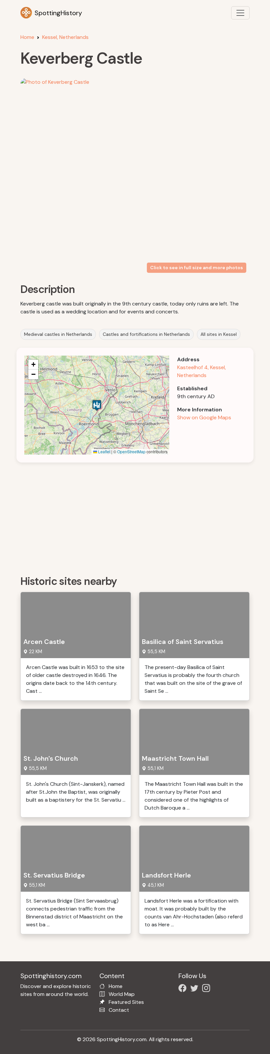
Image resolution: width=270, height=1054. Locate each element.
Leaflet (103, 451)
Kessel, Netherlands (65, 37)
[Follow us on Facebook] (183, 989)
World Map (122, 994)
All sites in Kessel (219, 334)
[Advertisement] (138, 516)
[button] (97, 405)
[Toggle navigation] (240, 12)
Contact (119, 1009)
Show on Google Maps (204, 417)
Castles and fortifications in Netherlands (146, 334)
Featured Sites (126, 1002)
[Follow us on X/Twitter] (195, 989)
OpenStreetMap (131, 451)
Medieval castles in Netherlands (58, 334)
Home (27, 37)
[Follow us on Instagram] (207, 989)
